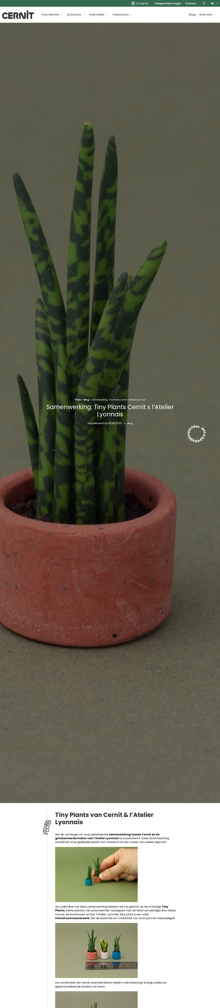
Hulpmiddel (96, 15)
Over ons (205, 15)
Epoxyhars (74, 15)
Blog (192, 15)
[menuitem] (168, 3)
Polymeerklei (50, 15)
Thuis (77, 399)
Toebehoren (120, 15)
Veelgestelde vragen (168, 3)
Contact (190, 3)
